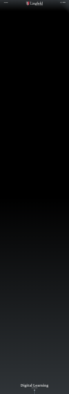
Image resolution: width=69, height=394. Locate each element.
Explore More (34, 388)
